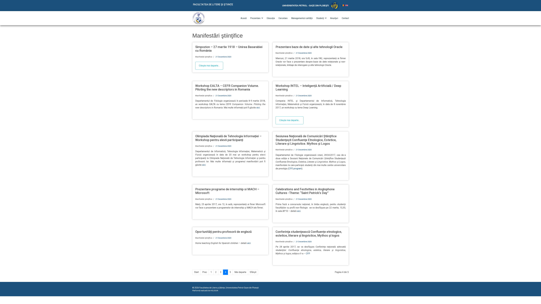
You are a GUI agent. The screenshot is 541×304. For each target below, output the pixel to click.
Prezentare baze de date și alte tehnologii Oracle (309, 47)
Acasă (244, 18)
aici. (258, 107)
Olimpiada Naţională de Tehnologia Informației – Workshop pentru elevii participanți (228, 138)
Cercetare (283, 18)
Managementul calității (302, 18)
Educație (271, 18)
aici (204, 165)
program (297, 168)
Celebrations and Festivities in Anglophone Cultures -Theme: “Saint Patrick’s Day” (305, 191)
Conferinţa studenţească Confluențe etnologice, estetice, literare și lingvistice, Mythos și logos (309, 233)
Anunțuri (334, 18)
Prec (204, 272)
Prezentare (255, 18)
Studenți (320, 18)
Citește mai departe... (209, 65)
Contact (345, 18)
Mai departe (240, 272)
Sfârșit (253, 272)
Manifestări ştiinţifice (203, 57)
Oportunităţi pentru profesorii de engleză (223, 231)
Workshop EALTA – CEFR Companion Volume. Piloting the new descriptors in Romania (227, 87)
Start (196, 272)
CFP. (308, 253)
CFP (290, 168)
